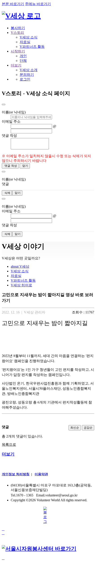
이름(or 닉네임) (14, 112)
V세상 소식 (29, 37)
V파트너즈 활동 (32, 46)
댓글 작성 (9, 135)
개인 (23, 56)
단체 (23, 60)
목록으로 (9, 444)
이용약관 (41, 474)
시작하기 (18, 51)
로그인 (25, 79)
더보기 (16, 65)
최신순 (74, 427)
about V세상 (20, 266)
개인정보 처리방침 (15, 474)
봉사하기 (18, 28)
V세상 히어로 (21, 285)
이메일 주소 (11, 121)
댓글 (5, 184)
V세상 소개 (29, 70)
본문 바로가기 (13, 4)
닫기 (24, 165)
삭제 (7, 193)
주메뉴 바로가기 (38, 4)
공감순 (88, 427)
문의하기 (27, 74)
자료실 (25, 42)
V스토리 (17, 32)
